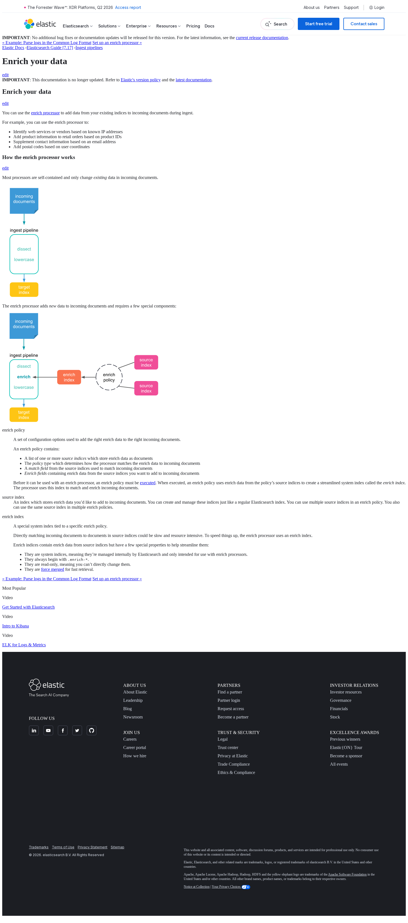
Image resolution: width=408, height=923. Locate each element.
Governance (340, 700)
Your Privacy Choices (226, 887)
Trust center (228, 747)
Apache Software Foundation (347, 874)
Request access (231, 708)
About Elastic (135, 692)
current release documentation (262, 37)
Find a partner (230, 692)
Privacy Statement (92, 847)
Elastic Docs (13, 47)
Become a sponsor (346, 755)
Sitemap (117, 847)
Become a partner (233, 717)
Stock (335, 717)
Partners (331, 7)
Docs (209, 26)
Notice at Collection (197, 887)
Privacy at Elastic (233, 755)
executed (147, 482)
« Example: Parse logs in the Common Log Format (46, 42)
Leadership (133, 700)
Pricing (193, 26)
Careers (130, 739)
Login (379, 7)
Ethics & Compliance (236, 772)
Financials (339, 708)
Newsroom (133, 717)
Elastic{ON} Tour (346, 747)
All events (339, 764)
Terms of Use (63, 847)
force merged (52, 569)
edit (5, 74)
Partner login (229, 700)
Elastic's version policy (141, 79)
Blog (127, 708)
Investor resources (346, 692)
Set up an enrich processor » (117, 42)
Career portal (134, 747)
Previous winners (345, 739)
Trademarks (39, 847)
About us (312, 7)
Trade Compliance (234, 764)
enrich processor (45, 112)
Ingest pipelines (89, 47)
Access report (128, 7)
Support (351, 7)
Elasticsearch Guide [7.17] (50, 47)
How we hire (134, 755)
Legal (223, 739)
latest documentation (193, 79)
